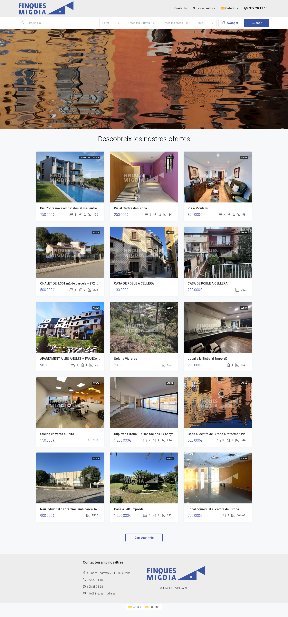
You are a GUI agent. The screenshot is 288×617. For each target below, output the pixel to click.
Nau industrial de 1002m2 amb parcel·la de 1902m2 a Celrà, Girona (88, 509)
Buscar (257, 23)
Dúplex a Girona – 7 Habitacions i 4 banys (144, 434)
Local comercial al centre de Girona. (214, 509)
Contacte (180, 8)
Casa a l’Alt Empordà (129, 509)
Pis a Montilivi (198, 208)
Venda (96, 157)
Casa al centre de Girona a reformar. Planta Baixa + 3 (226, 434)
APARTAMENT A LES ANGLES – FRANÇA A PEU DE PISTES (81, 358)
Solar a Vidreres (125, 358)
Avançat (232, 23)
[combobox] (111, 23)
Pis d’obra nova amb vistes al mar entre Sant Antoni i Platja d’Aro (86, 208)
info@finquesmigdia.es (101, 593)
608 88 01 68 (95, 586)
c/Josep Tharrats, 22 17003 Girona (108, 573)
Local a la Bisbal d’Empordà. (208, 358)
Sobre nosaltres (204, 8)
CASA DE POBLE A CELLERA (134, 283)
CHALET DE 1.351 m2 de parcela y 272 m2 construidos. (79, 283)
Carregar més (144, 537)
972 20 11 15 (257, 8)
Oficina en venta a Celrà (57, 434)
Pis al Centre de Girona (130, 208)
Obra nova (85, 157)
